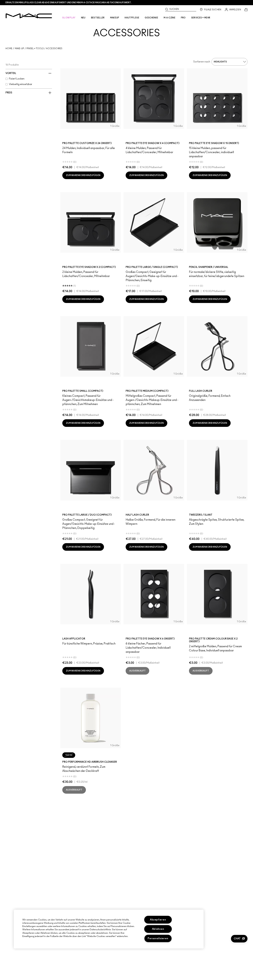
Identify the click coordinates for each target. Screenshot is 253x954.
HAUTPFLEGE (132, 18)
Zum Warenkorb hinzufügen (83, 175)
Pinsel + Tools (35, 48)
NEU (83, 18)
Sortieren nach (201, 62)
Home (9, 48)
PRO (183, 18)
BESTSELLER (98, 18)
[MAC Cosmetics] (29, 15)
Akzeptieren (158, 919)
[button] (239, 939)
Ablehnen (158, 929)
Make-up (19, 48)
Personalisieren (158, 938)
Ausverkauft (137, 671)
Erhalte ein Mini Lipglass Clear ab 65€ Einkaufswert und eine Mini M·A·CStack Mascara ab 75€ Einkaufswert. (68, 3)
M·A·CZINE (169, 18)
